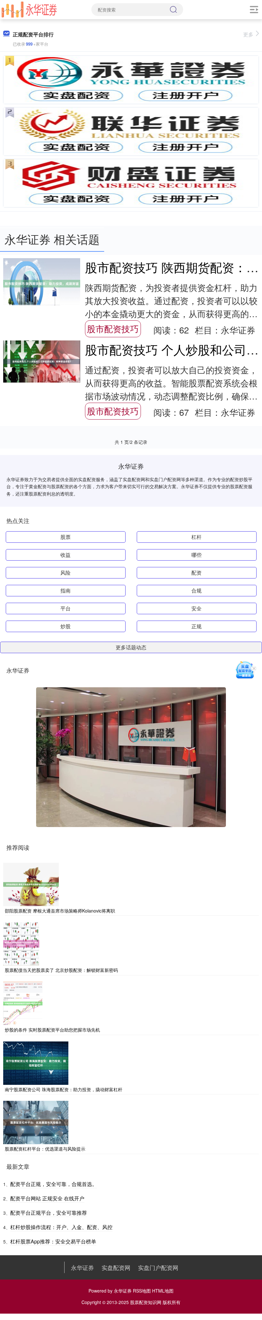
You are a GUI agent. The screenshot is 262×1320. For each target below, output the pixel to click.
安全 (196, 608)
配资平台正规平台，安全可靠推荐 (48, 1212)
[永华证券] (29, 9)
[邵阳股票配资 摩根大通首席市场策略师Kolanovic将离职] (31, 884)
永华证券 (82, 1267)
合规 (196, 590)
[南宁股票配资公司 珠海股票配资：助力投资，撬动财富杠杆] (35, 1062)
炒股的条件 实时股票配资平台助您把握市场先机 (52, 1029)
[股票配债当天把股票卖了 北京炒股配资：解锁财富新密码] (21, 943)
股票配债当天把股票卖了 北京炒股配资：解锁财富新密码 (61, 970)
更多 (248, 34)
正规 (196, 626)
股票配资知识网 (145, 1302)
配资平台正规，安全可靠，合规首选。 (53, 1184)
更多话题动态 (131, 647)
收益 (65, 554)
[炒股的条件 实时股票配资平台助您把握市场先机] (22, 1003)
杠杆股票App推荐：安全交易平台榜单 (53, 1241)
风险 (65, 572)
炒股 (65, 626)
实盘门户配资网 (158, 1267)
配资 (196, 572)
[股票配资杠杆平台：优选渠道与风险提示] (35, 1122)
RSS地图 (142, 1290)
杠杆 (196, 537)
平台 (65, 608)
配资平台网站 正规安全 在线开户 (47, 1198)
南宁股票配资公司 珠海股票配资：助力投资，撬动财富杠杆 (63, 1089)
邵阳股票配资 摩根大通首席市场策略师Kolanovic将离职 (60, 910)
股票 (65, 537)
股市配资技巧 (113, 328)
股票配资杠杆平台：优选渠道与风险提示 (45, 1148)
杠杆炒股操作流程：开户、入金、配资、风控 (61, 1227)
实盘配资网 (116, 1267)
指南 (65, 590)
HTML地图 (162, 1290)
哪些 (196, 554)
